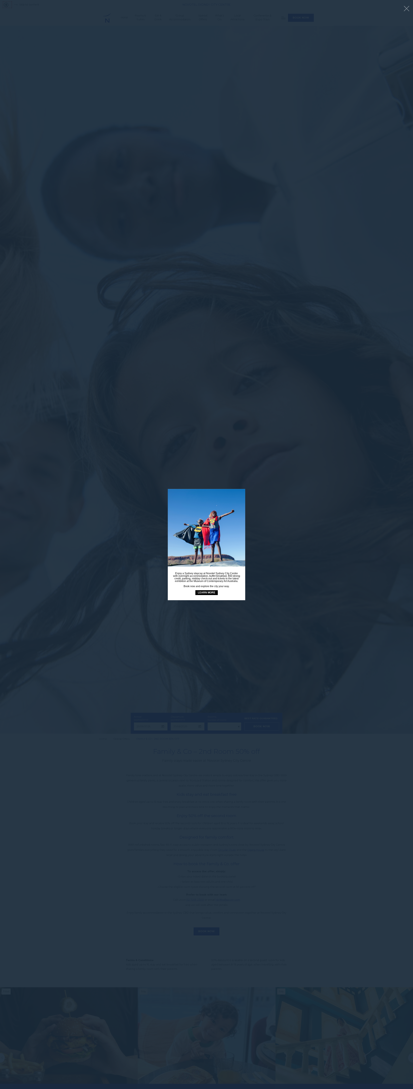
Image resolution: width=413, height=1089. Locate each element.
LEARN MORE (206, 592)
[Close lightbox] (406, 9)
